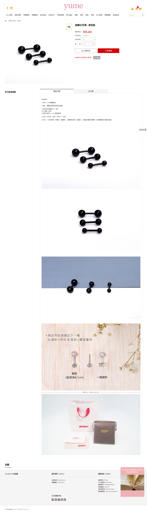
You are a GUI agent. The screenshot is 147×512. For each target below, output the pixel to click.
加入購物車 (85, 50)
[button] (132, 9)
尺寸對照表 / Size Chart (105, 482)
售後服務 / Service (103, 487)
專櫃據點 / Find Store (58, 482)
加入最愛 (96, 58)
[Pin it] (65, 500)
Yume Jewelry (9, 509)
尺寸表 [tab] (91, 91)
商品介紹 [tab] (56, 91)
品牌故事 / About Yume (59, 480)
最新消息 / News (103, 480)
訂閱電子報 (57, 496)
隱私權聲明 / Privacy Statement (107, 491)
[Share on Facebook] (53, 500)
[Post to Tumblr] (62, 500)
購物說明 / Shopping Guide (106, 484)
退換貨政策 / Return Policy (106, 489)
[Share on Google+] (59, 500)
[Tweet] (56, 500)
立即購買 (108, 50)
